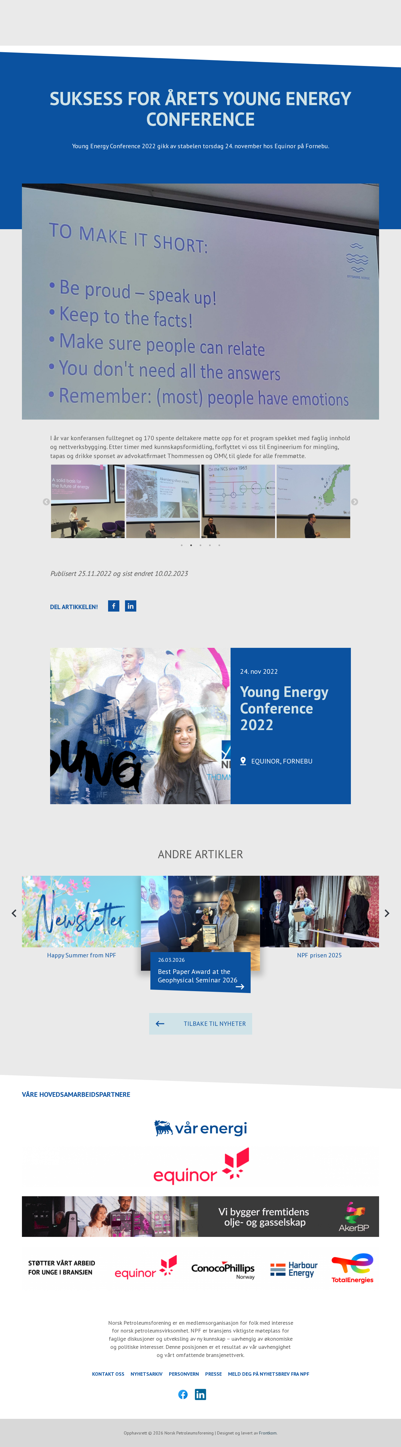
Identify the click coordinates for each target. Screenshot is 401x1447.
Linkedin (200, 1394)
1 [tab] (182, 545)
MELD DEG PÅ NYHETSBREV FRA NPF (268, 1373)
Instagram (218, 1394)
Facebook (183, 1394)
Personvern (184, 1373)
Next (355, 502)
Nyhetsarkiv (147, 1373)
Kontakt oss (108, 1373)
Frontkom (268, 1433)
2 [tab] (191, 545)
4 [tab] (210, 545)
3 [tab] (200, 545)
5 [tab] (219, 545)
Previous (46, 502)
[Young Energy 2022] (88, 501)
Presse (213, 1373)
